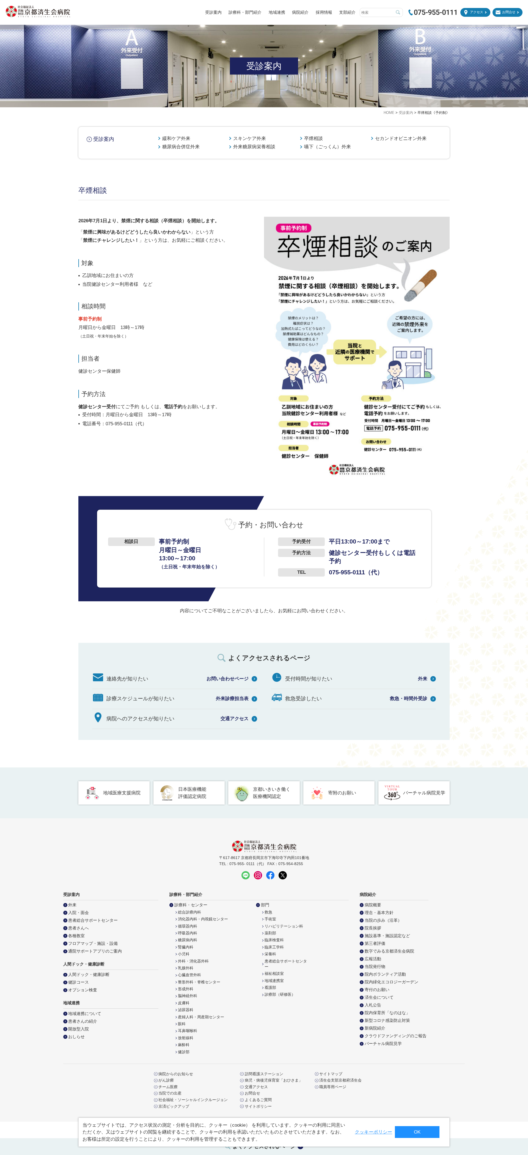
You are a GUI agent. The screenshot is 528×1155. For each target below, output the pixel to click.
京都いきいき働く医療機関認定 (271, 793)
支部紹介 (347, 12)
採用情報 (324, 12)
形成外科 (185, 989)
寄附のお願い (342, 792)
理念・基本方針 (379, 912)
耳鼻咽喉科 (187, 1031)
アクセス (476, 12)
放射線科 (185, 1038)
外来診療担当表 (232, 698)
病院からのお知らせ (175, 1074)
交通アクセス (235, 718)
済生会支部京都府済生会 (340, 1080)
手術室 (270, 919)
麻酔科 (183, 1045)
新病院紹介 (375, 1028)
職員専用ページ (332, 1087)
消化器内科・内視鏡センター (203, 919)
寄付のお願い (377, 989)
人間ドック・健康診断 (88, 974)
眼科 (182, 1024)
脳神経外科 (187, 996)
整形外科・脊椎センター (199, 982)
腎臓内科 (185, 947)
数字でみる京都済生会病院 (389, 951)
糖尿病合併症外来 (181, 146)
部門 (265, 904)
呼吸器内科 (187, 933)
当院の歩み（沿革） (383, 920)
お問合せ (508, 12)
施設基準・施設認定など (387, 935)
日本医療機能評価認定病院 (192, 793)
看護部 (270, 988)
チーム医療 (168, 1087)
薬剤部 (270, 933)
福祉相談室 (274, 974)
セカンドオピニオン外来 (401, 138)
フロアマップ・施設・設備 (93, 943)
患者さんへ (78, 928)
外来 (422, 678)
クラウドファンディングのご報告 (396, 1035)
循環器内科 (187, 926)
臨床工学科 (274, 947)
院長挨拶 (373, 928)
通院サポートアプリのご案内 (95, 951)
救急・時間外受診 (408, 698)
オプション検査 (82, 989)
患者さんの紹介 (82, 1021)
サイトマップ (330, 1074)
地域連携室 (274, 981)
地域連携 (277, 12)
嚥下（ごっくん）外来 (327, 146)
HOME (389, 113)
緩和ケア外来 (176, 138)
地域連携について (84, 1013)
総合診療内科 (189, 912)
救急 (268, 912)
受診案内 (213, 12)
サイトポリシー (258, 1107)
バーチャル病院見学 (424, 792)
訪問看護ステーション (264, 1074)
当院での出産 (170, 1093)
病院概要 (373, 904)
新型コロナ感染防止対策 (387, 1020)
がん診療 (166, 1080)
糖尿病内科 (187, 940)
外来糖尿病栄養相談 (254, 146)
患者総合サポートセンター (93, 920)
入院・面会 (78, 912)
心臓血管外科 (189, 975)
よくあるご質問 (258, 1100)
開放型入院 (78, 1029)
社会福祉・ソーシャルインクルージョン (193, 1100)
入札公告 (373, 1005)
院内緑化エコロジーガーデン (391, 982)
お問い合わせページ (228, 678)
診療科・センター (190, 904)
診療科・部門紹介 (245, 12)
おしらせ (76, 1036)
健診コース (78, 982)
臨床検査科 (274, 940)
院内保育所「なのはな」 (387, 1012)
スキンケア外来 (249, 138)
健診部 (183, 1052)
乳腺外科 (185, 968)
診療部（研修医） (280, 994)
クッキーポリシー (373, 1132)
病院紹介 (300, 12)
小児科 (183, 954)
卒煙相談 (313, 138)
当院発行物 (375, 966)
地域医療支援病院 (122, 792)
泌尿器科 (185, 1010)
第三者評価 (375, 943)
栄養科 (270, 954)
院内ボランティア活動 (385, 974)
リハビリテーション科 (284, 926)
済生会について (379, 997)
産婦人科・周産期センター (201, 1017)
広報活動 (373, 958)
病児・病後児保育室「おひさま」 (273, 1080)
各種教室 (76, 935)
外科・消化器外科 (193, 961)
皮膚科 (183, 1003)
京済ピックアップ (173, 1107)
